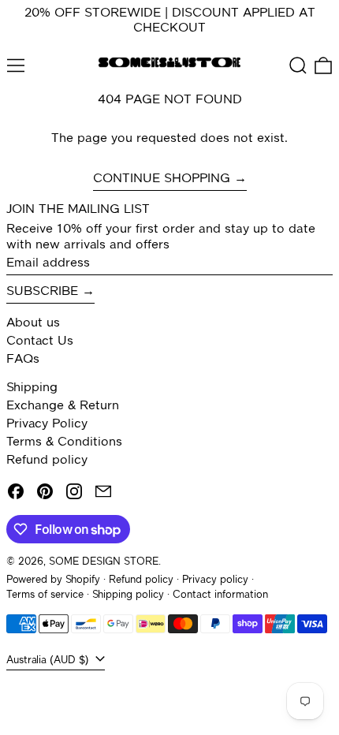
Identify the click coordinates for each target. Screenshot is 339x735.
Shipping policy (128, 595)
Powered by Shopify (53, 580)
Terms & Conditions (64, 442)
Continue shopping (161, 179)
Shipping (32, 388)
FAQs (22, 359)
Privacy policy (215, 580)
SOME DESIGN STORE (103, 562)
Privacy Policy (47, 424)
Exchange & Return (62, 406)
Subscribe (42, 291)
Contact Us (39, 341)
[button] (298, 65)
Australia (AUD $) (49, 660)
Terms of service (45, 595)
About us (33, 323)
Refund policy (47, 460)
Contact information (220, 595)
